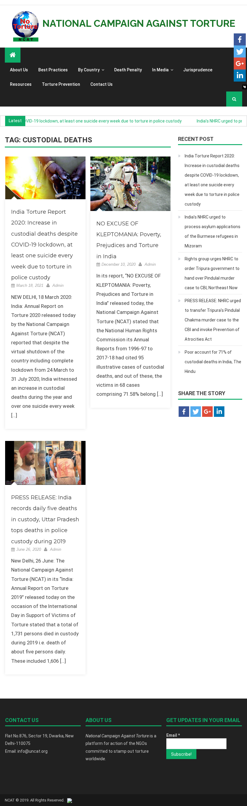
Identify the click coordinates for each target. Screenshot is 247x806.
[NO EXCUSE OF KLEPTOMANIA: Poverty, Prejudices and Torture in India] (130, 184)
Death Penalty (128, 69)
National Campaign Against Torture (138, 23)
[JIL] (69, 800)
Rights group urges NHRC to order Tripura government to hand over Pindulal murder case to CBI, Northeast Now (212, 273)
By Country (89, 69)
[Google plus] (240, 63)
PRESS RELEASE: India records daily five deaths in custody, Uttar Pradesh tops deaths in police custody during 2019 (45, 519)
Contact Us (101, 84)
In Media (160, 69)
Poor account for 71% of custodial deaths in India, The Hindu (213, 362)
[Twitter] (240, 51)
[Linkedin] (240, 76)
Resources (21, 84)
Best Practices (53, 69)
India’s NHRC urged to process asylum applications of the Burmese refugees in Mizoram (212, 231)
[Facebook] (240, 39)
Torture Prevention (61, 84)
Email (173, 735)
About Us (19, 69)
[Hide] (244, 87)
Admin (58, 285)
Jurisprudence (197, 69)
